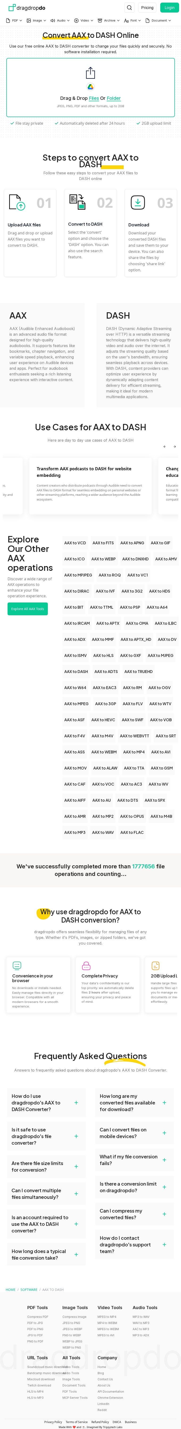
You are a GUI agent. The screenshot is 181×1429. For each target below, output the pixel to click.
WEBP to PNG (71, 1347)
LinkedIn (103, 1404)
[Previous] (164, 446)
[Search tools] (129, 8)
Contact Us (105, 1379)
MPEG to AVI (106, 1335)
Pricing (147, 7)
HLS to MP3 (35, 1397)
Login (170, 7)
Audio (61, 20)
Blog (101, 1373)
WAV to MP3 (141, 1323)
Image (37, 20)
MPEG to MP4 (107, 1317)
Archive (109, 20)
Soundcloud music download (47, 1367)
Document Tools (74, 1385)
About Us (104, 1385)
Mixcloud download (41, 1379)
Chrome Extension (110, 1397)
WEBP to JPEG (72, 1341)
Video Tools (70, 1367)
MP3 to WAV (141, 1317)
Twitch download (39, 1385)
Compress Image (74, 1317)
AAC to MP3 (141, 1329)
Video (85, 20)
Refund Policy (100, 1422)
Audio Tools (70, 1373)
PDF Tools (69, 1391)
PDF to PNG (35, 1329)
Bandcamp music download (46, 1373)
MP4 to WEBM (107, 1323)
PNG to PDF (35, 1341)
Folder (114, 98)
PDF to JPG (35, 1323)
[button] (46, 1102)
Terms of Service (77, 1422)
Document (159, 20)
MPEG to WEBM (108, 1329)
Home (102, 1367)
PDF (15, 20)
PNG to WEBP (71, 1335)
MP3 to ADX (141, 1335)
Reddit (102, 1410)
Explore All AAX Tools (27, 609)
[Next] (174, 446)
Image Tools (71, 1379)
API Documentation (111, 1391)
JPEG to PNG (71, 1323)
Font (134, 20)
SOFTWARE (29, 1289)
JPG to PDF (35, 1335)
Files (94, 98)
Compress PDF (37, 1317)
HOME (11, 1289)
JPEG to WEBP (72, 1329)
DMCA (117, 1422)
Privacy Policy (53, 1422)
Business (131, 1422)
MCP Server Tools (75, 1397)
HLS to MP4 (35, 1391)
